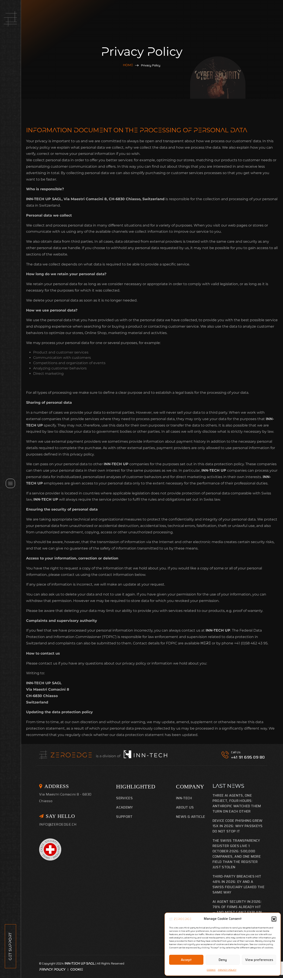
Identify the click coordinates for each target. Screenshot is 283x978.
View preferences (259, 960)
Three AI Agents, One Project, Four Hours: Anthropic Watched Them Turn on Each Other (236, 803)
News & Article (190, 816)
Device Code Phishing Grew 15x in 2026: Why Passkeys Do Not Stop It (237, 826)
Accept (186, 960)
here (206, 643)
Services (124, 798)
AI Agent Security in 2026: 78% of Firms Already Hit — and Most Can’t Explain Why (237, 909)
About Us (185, 807)
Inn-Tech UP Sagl (80, 963)
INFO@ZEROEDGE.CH (58, 824)
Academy (124, 807)
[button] (274, 919)
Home (128, 65)
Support (124, 816)
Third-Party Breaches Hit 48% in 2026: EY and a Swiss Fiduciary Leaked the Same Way (238, 884)
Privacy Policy (227, 970)
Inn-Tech (184, 798)
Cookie (211, 970)
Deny (223, 960)
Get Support (10, 946)
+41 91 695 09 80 (248, 757)
